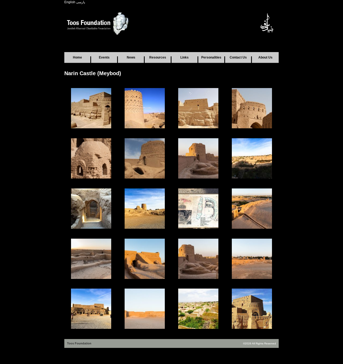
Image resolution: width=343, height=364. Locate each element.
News (131, 57)
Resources (157, 57)
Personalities (211, 57)
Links (184, 57)
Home (77, 57)
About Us (265, 57)
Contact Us (238, 57)
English (69, 2)
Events (104, 57)
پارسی (80, 2)
